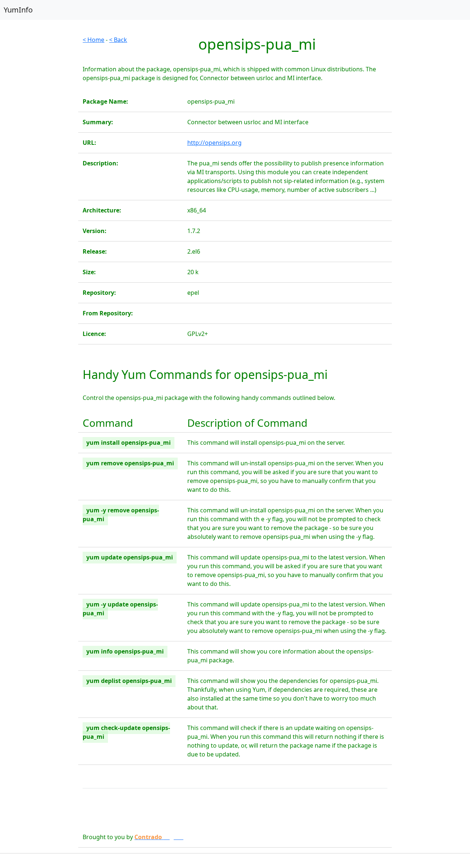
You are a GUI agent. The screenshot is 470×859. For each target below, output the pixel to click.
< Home (93, 40)
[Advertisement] (39, 145)
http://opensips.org (214, 143)
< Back (118, 40)
